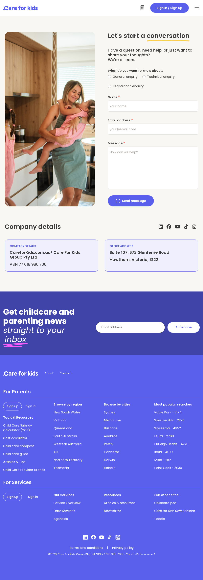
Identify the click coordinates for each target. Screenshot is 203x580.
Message (116, 143)
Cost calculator (15, 438)
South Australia (65, 436)
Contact (66, 373)
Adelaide (110, 436)
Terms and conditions (86, 548)
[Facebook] (169, 226)
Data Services (64, 511)
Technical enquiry (161, 76)
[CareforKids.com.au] (20, 373)
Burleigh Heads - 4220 (171, 444)
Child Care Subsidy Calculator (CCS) (17, 427)
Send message (134, 200)
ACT (57, 452)
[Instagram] (194, 226)
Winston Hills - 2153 (169, 420)
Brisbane (111, 428)
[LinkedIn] (161, 226)
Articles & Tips (14, 462)
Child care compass (18, 446)
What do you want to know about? (136, 70)
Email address (120, 120)
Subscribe (183, 327)
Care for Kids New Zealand (174, 511)
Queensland (63, 428)
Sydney (109, 412)
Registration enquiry (128, 86)
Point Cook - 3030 (168, 468)
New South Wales (67, 412)
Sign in (30, 406)
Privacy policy (123, 548)
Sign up (12, 406)
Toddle (159, 519)
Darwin (109, 460)
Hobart (109, 468)
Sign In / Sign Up (169, 8)
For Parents (17, 392)
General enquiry (125, 76)
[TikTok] (186, 226)
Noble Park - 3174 (168, 412)
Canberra (111, 452)
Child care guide (15, 454)
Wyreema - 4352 (167, 428)
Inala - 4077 (163, 452)
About (48, 373)
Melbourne (112, 420)
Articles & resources (119, 503)
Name (114, 97)
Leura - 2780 (164, 436)
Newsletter (112, 511)
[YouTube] (177, 226)
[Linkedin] (85, 537)
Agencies (61, 519)
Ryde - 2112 (162, 460)
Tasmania (61, 468)
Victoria (60, 420)
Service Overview (67, 503)
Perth (108, 444)
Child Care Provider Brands (24, 470)
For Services (17, 482)
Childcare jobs (165, 503)
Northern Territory (68, 460)
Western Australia (67, 444)
